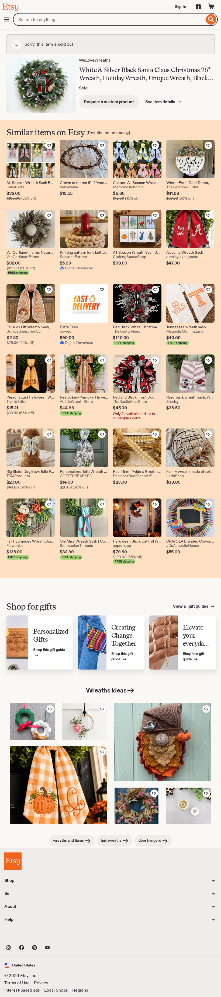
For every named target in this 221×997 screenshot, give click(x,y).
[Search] (211, 19)
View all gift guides (191, 606)
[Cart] (211, 6)
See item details (160, 101)
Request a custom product (109, 101)
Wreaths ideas (106, 690)
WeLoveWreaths (95, 60)
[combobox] (109, 19)
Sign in (180, 6)
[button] (19, 965)
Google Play (63, 935)
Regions (80, 990)
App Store (22, 935)
